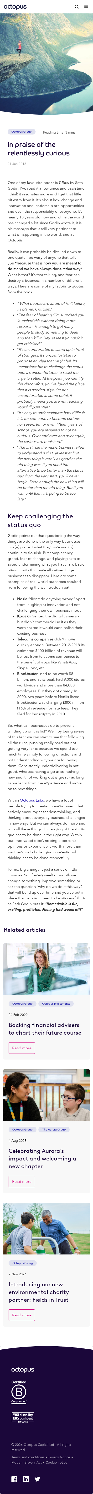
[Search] (77, 7)
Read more (21, 1048)
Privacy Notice (59, 1457)
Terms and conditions (27, 1457)
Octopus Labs (32, 800)
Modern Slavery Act (26, 1462)
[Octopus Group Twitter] (37, 1479)
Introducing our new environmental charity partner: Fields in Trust (39, 1292)
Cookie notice (56, 1462)
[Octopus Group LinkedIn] (26, 1479)
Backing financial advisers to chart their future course (45, 1028)
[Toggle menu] (86, 7)
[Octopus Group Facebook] (14, 1479)
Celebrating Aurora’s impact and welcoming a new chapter (42, 1158)
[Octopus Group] (15, 7)
